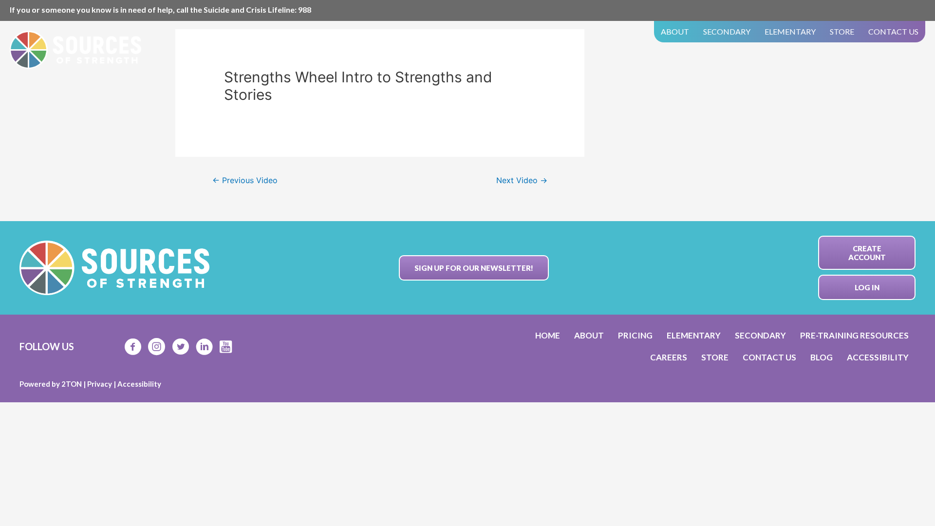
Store (842, 31)
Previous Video (245, 180)
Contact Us (893, 31)
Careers (668, 357)
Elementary (790, 31)
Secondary (726, 31)
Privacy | (102, 383)
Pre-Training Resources (854, 335)
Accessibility (878, 357)
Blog (821, 357)
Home (547, 335)
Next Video (521, 180)
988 (304, 9)
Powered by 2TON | (53, 383)
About (675, 31)
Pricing (635, 335)
